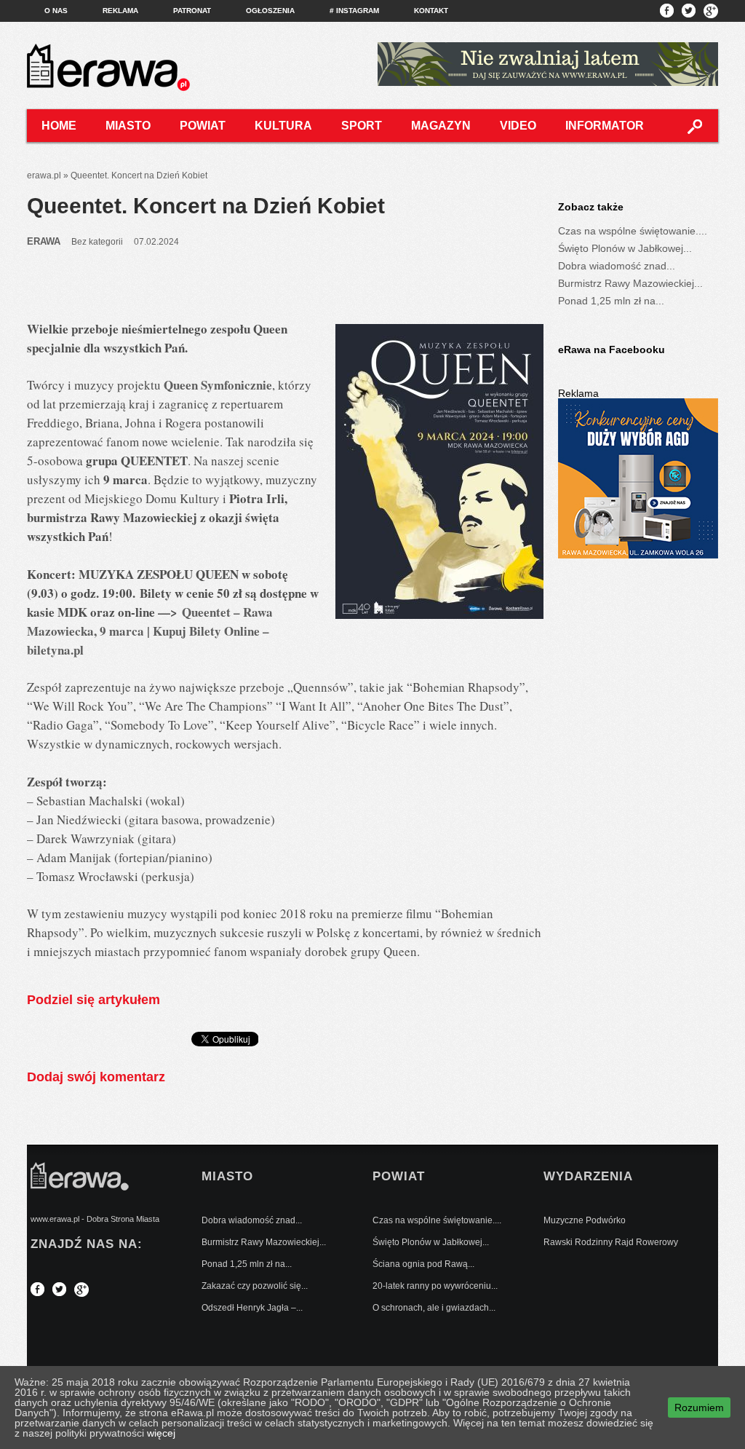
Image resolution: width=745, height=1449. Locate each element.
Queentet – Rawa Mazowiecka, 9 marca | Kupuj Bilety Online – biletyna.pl (150, 631)
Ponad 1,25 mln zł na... (611, 301)
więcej (161, 1433)
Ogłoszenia (270, 11)
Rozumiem (699, 1407)
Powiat (203, 125)
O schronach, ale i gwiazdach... (433, 1308)
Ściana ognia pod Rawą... (423, 1264)
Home (58, 125)
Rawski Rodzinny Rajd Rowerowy (610, 1242)
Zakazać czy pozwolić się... (255, 1286)
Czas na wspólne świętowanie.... (632, 231)
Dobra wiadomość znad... (616, 266)
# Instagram (354, 11)
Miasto (128, 125)
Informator (604, 125)
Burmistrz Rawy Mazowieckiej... (630, 283)
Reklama (120, 11)
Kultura (283, 125)
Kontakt (431, 11)
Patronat (192, 11)
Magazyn (441, 125)
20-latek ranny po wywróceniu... (435, 1286)
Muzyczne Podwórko (584, 1220)
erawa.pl (44, 175)
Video (518, 125)
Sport (361, 125)
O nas (56, 11)
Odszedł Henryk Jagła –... (252, 1308)
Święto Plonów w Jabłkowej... (625, 248)
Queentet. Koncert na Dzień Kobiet (206, 206)
